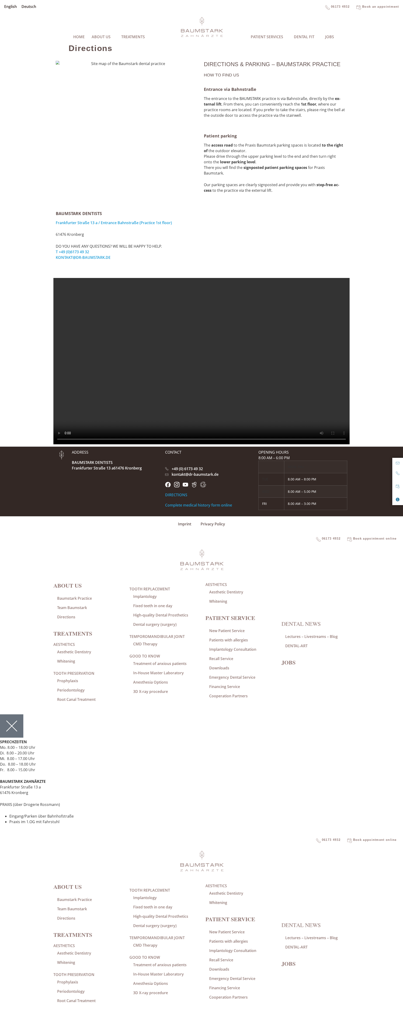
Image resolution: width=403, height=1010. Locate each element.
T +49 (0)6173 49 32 (72, 251)
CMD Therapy (145, 644)
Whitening (66, 661)
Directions (66, 617)
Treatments (72, 633)
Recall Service (221, 658)
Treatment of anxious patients (160, 663)
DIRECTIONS (176, 494)
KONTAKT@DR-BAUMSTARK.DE (83, 257)
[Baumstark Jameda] (194, 484)
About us (67, 585)
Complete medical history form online (198, 505)
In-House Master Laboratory (158, 672)
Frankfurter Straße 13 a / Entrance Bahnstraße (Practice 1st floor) (114, 222)
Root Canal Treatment (76, 699)
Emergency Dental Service (232, 677)
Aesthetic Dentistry (74, 651)
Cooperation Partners (228, 695)
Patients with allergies (228, 640)
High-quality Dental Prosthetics (160, 615)
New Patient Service (227, 630)
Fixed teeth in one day (152, 605)
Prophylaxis (67, 680)
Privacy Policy (213, 524)
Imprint (184, 524)
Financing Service (224, 686)
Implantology (145, 596)
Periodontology (71, 690)
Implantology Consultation (232, 649)
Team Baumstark (72, 607)
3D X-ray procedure (150, 691)
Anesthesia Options (150, 682)
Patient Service (230, 618)
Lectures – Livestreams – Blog (311, 636)
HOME (79, 36)
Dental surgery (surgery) (155, 624)
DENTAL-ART (296, 645)
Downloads (219, 668)
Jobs (329, 36)
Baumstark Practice (74, 598)
